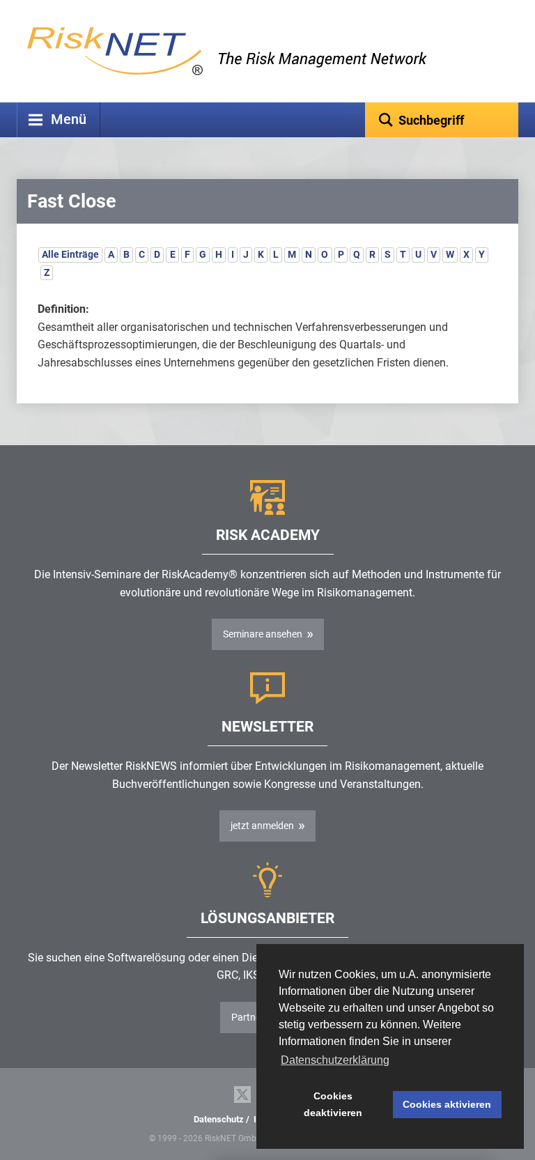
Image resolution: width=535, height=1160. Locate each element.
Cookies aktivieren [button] (447, 1104)
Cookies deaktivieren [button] (333, 1104)
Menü (68, 119)
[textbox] (441, 120)
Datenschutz (219, 1119)
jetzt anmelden (262, 825)
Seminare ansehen (262, 634)
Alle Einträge (70, 254)
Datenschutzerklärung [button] (335, 1060)
